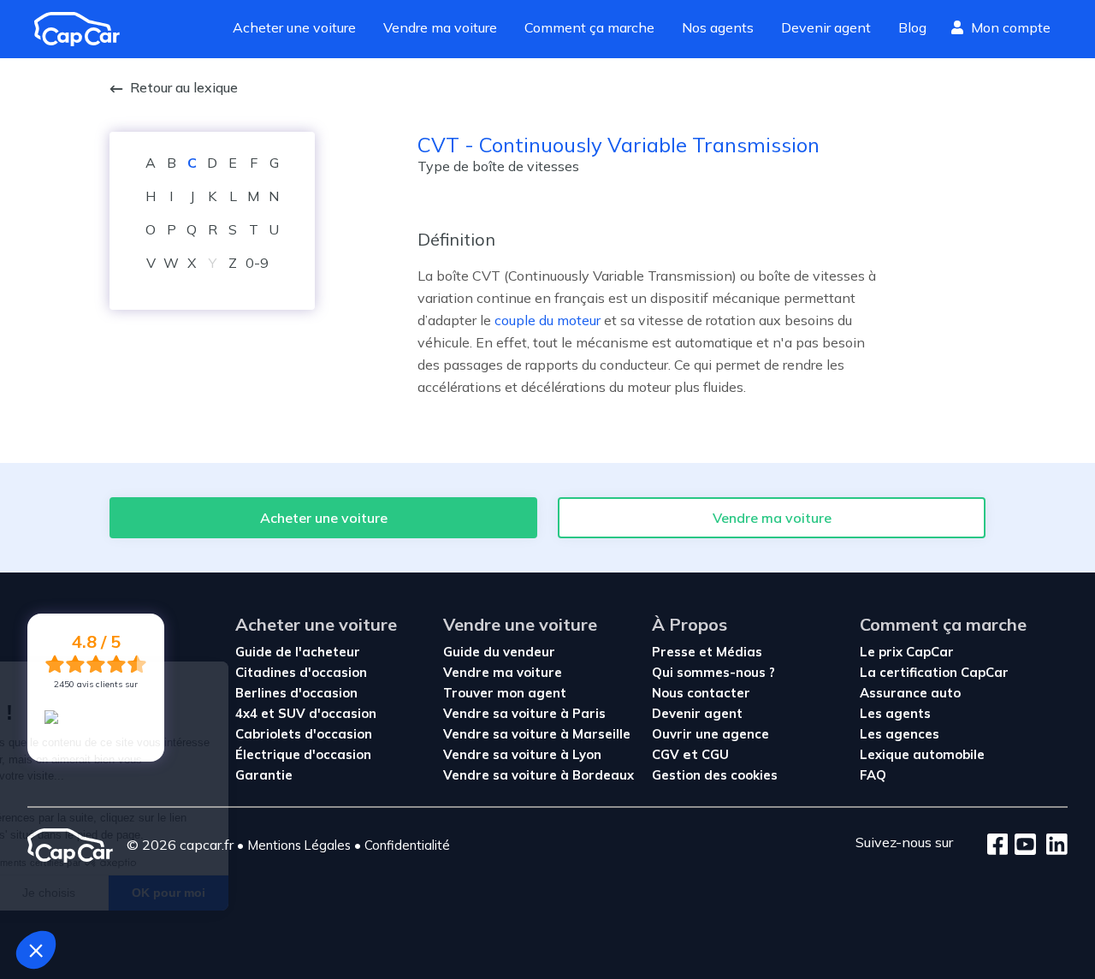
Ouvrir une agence (710, 734)
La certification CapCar (934, 672)
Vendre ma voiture (440, 27)
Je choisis (184, 892)
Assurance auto (910, 693)
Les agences (899, 734)
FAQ (873, 775)
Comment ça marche (589, 27)
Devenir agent (826, 27)
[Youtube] (1022, 845)
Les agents (895, 713)
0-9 (257, 262)
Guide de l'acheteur (297, 652)
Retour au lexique (184, 87)
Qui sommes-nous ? (713, 672)
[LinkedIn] (1052, 845)
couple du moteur (547, 320)
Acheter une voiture (294, 27)
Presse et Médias (707, 652)
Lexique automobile (922, 754)
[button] (35, 949)
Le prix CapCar (907, 652)
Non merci (65, 892)
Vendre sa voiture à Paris (524, 713)
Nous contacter (701, 693)
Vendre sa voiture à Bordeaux (538, 775)
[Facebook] (998, 845)
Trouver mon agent (504, 693)
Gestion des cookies (715, 775)
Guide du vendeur (499, 652)
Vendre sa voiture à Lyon (522, 754)
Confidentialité (407, 845)
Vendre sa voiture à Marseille (536, 734)
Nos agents (718, 27)
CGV (665, 754)
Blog (912, 27)
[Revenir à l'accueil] (83, 29)
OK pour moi (305, 892)
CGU (715, 754)
